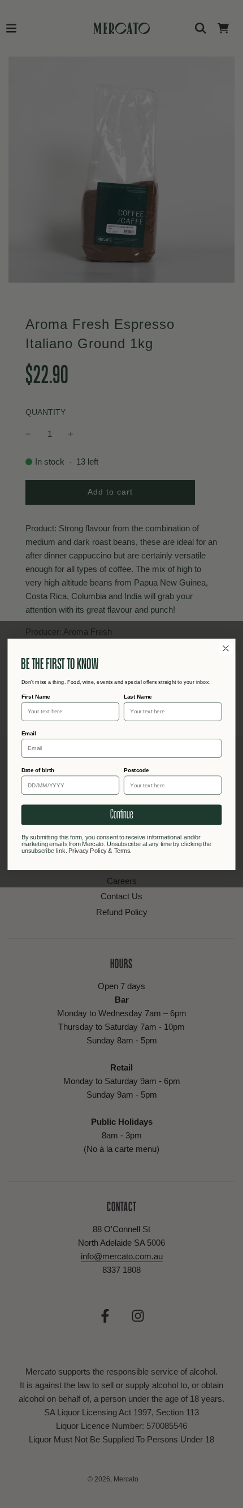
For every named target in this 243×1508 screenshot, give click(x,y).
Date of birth (37, 769)
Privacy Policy (87, 851)
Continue (121, 814)
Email (28, 733)
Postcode (136, 769)
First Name (35, 696)
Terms (122, 851)
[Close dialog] (226, 648)
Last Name (138, 696)
